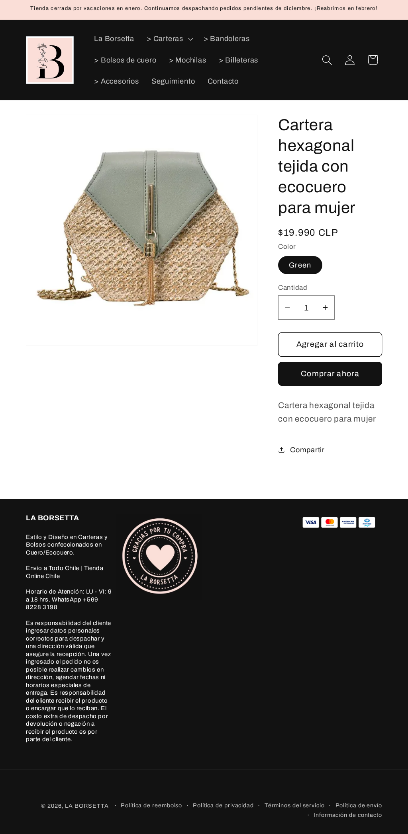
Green (300, 265)
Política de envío (358, 805)
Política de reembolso (151, 805)
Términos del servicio (295, 805)
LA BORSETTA (86, 806)
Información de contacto (348, 815)
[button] (169, 38)
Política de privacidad (223, 805)
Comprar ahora (330, 373)
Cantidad (292, 287)
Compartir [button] (307, 450)
